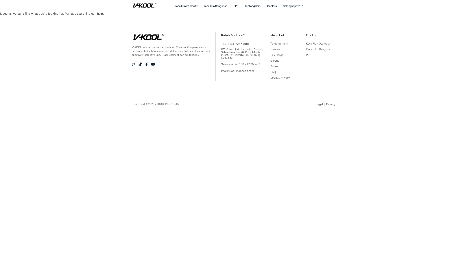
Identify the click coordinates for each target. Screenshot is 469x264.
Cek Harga (276, 55)
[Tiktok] (140, 64)
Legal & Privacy (280, 78)
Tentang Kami (252, 6)
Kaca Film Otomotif (186, 6)
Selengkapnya (291, 6)
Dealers (272, 6)
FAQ (273, 72)
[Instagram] (134, 64)
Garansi (275, 61)
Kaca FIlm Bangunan (318, 49)
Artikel (274, 66)
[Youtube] (153, 64)
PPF (236, 6)
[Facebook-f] (146, 64)
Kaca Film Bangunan (215, 6)
